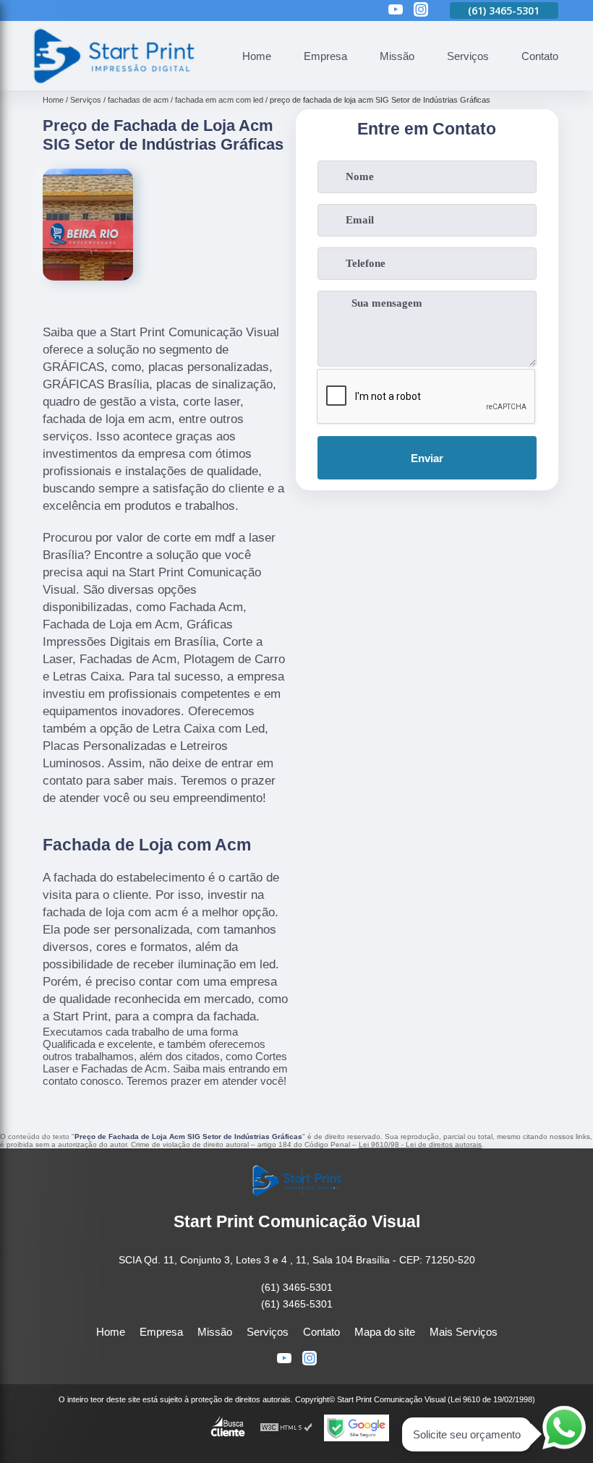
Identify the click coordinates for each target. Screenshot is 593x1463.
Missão (397, 56)
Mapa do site (384, 1332)
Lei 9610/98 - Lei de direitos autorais (420, 1144)
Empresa (325, 56)
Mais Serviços (464, 1332)
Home (256, 56)
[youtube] (395, 10)
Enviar (427, 458)
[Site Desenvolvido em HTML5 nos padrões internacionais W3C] (286, 1428)
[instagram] (421, 10)
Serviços (468, 56)
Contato (539, 56)
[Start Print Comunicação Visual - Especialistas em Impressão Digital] (113, 82)
